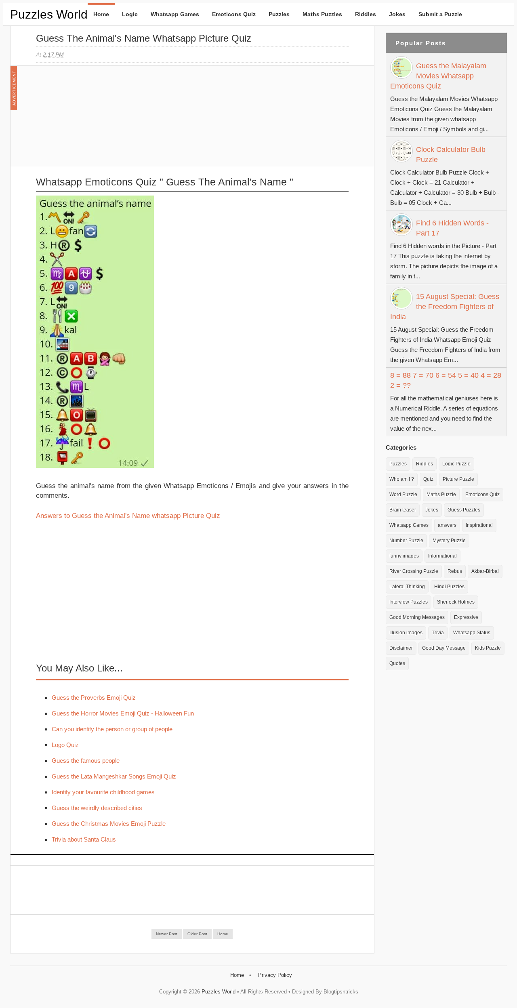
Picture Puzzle (458, 479)
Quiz (428, 479)
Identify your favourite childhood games (103, 792)
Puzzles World (49, 14)
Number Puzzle (406, 540)
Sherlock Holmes (456, 602)
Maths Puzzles (322, 14)
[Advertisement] (96, 120)
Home (101, 14)
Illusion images (405, 633)
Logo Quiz (65, 744)
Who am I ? (401, 479)
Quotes (397, 663)
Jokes (397, 14)
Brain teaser (402, 510)
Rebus (455, 571)
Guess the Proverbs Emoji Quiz (94, 697)
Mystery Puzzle (449, 540)
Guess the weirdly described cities (97, 807)
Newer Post (166, 934)
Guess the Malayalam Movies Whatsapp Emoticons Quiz (438, 76)
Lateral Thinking (407, 586)
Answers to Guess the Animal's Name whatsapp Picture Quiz (128, 515)
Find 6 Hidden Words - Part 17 (452, 228)
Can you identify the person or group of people (112, 729)
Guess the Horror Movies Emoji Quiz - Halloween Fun (123, 713)
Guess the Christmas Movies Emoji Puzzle (109, 823)
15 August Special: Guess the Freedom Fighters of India (444, 307)
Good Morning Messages (417, 617)
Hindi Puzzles (449, 586)
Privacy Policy (275, 975)
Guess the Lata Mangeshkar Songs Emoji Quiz (114, 776)
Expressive (466, 617)
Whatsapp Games (175, 14)
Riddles (365, 14)
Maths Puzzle (441, 494)
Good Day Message (444, 648)
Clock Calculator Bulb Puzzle (450, 154)
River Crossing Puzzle (413, 571)
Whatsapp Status (471, 633)
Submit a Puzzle (440, 14)
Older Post (197, 934)
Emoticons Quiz (234, 14)
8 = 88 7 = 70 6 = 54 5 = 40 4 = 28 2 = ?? (445, 380)
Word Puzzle (403, 494)
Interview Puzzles (408, 602)
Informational (442, 556)
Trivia (438, 633)
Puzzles (279, 14)
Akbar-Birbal (485, 571)
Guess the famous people (86, 760)
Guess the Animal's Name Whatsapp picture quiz (143, 38)
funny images (404, 556)
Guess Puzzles (464, 510)
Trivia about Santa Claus (84, 839)
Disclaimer (401, 648)
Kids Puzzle (488, 648)
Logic (130, 14)
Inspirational (479, 525)
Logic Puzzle (456, 464)
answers (447, 525)
